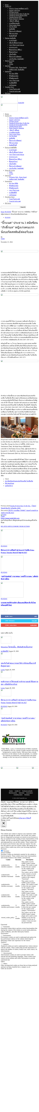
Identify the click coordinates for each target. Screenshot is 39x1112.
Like (35, 616)
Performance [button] (4, 933)
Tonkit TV (8, 6)
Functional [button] (4, 924)
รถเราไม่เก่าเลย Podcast (16, 45)
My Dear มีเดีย (13, 73)
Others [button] (3, 961)
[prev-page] (2, 610)
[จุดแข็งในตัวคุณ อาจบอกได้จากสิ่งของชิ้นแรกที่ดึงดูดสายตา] (6, 659)
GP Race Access (13, 12)
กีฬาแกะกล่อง (13, 33)
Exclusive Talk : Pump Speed (18, 67)
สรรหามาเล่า (13, 47)
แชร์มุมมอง (12, 85)
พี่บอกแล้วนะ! (13, 52)
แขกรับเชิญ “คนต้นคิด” (16, 59)
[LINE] (19, 245)
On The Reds (13, 27)
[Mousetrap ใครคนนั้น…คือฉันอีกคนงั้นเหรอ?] (6, 643)
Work (10, 62)
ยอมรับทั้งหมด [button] (14, 818)
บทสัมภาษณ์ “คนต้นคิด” (16, 69)
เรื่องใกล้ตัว (12, 54)
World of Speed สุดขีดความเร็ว (18, 8)
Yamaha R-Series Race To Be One (19, 14)
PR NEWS (8, 212)
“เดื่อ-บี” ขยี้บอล (14, 21)
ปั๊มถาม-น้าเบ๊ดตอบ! (15, 31)
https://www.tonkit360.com (10, 518)
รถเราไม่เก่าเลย (14, 80)
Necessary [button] (4, 849)
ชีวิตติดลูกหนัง (13, 76)
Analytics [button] (3, 942)
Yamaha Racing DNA (15, 17)
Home (7, 5)
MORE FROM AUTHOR (22, 526)
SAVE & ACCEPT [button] (6, 968)
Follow (34, 621)
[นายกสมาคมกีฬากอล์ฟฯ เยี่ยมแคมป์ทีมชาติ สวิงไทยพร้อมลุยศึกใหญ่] (12, 597)
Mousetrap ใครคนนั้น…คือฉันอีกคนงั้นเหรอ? (17, 647)
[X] (11, 245)
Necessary (6, 851)
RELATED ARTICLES (8, 526)
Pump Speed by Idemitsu (16, 19)
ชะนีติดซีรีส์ (13, 83)
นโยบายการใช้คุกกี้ (25, 818)
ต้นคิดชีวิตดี (13, 36)
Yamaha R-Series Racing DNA (18, 15)
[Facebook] (4, 245)
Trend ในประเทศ (14, 89)
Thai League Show (14, 25)
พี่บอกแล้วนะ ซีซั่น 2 (15, 49)
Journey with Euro (14, 10)
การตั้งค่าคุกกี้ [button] (5, 818)
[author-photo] (3, 514)
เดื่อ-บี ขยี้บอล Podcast (16, 43)
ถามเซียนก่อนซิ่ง (14, 23)
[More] (26, 245)
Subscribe (33, 625)
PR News (7, 93)
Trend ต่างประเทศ (15, 91)
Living (11, 64)
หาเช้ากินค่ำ (13, 40)
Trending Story (9, 87)
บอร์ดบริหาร (9, 486)
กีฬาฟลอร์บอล (9, 483)
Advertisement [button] (5, 951)
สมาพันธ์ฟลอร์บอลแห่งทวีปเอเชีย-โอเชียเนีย (19, 481)
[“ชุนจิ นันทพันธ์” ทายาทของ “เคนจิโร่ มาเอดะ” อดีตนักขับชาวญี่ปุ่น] (12, 571)
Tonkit (3, 238)
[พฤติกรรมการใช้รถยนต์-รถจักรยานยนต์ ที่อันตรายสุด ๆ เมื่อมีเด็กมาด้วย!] (6, 677)
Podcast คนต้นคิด (10, 38)
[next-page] (5, 610)
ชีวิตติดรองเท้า (14, 78)
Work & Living (9, 61)
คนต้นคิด (12, 29)
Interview (8, 66)
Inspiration (8, 71)
